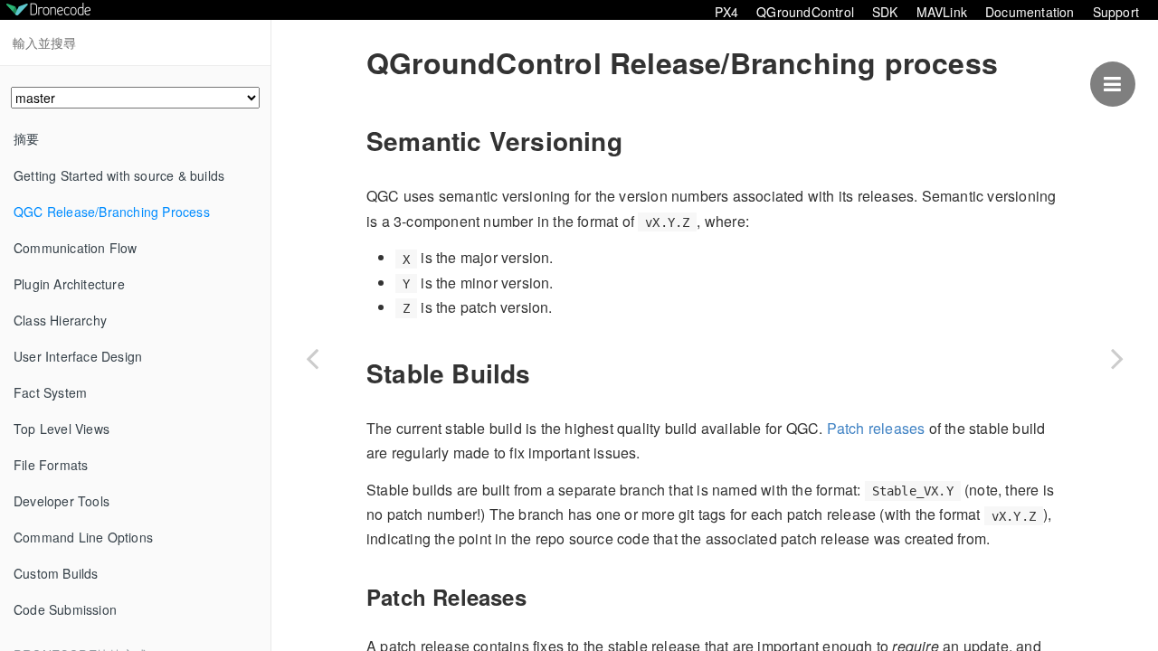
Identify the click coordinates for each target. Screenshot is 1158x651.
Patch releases (876, 428)
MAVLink (941, 12)
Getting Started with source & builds (119, 175)
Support (1116, 12)
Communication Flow (76, 248)
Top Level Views (61, 429)
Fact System (50, 392)
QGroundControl (805, 12)
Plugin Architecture (69, 284)
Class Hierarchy (60, 320)
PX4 (727, 12)
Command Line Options (83, 537)
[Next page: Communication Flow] (1117, 358)
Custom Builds (56, 573)
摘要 (26, 138)
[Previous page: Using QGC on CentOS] (312, 358)
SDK (885, 12)
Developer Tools (61, 501)
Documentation (1030, 12)
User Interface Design (78, 356)
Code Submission (65, 609)
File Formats (51, 465)
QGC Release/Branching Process (112, 212)
